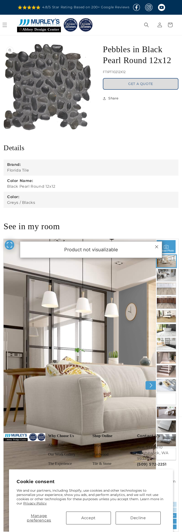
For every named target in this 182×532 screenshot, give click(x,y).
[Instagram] (148, 7)
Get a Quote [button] (140, 84)
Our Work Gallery (61, 454)
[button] (10, 25)
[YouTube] (161, 7)
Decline (138, 518)
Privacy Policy (35, 503)
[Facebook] (136, 7)
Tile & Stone (101, 464)
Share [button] (113, 98)
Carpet (97, 445)
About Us (55, 445)
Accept (88, 518)
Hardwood (100, 454)
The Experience (60, 464)
